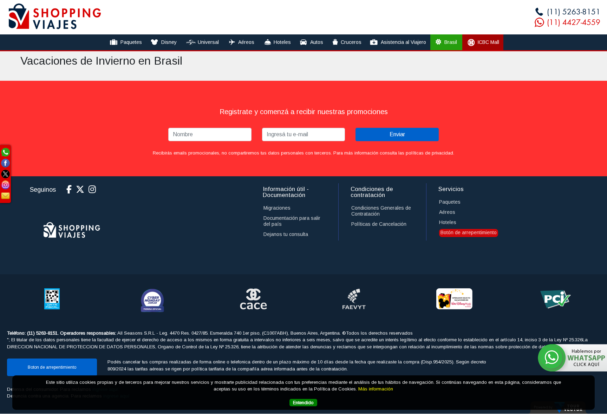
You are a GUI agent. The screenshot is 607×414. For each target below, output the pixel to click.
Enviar (397, 134)
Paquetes (131, 42)
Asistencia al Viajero (403, 42)
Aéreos (246, 42)
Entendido (303, 403)
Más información (375, 389)
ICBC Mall (488, 42)
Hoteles (282, 42)
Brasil (450, 42)
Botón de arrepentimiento (468, 232)
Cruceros (351, 42)
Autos (316, 42)
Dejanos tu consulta (285, 234)
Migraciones (277, 208)
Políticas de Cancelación (378, 224)
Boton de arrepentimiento (52, 367)
